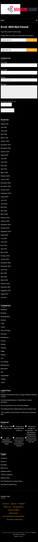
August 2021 (4, 294)
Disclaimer (4, 465)
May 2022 (4, 273)
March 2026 (4, 138)
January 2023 (5, 259)
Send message (7, 110)
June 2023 (4, 242)
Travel (3, 382)
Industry (3, 355)
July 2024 (4, 200)
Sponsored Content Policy (9, 484)
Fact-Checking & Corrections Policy (11, 481)
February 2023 (5, 256)
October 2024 (5, 190)
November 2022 (6, 266)
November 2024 (6, 186)
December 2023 (6, 224)
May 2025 (4, 165)
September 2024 (6, 193)
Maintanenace (5, 365)
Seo (2, 372)
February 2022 (5, 283)
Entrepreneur (5, 337)
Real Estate (4, 368)
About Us (3, 461)
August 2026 (4, 124)
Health (3, 351)
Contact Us (4, 458)
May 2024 (4, 207)
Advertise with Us (6, 471)
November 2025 (6, 148)
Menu (2, 20)
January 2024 (5, 221)
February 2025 (5, 176)
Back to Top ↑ (18, 536)
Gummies (3, 348)
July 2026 (4, 127)
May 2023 (4, 245)
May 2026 (4, 134)
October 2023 (5, 228)
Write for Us (4, 468)
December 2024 (6, 183)
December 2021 (5, 287)
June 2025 (4, 162)
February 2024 (5, 217)
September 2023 (6, 231)
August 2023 (4, 235)
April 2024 (4, 210)
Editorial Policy (5, 478)
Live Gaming (4, 361)
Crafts (2, 323)
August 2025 (4, 155)
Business (3, 320)
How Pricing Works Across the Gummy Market (14, 405)
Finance (3, 341)
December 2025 (6, 144)
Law (2, 358)
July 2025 (4, 158)
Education (4, 334)
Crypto (3, 327)
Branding (3, 313)
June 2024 (4, 203)
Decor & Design (5, 330)
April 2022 (4, 276)
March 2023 (4, 252)
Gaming (3, 344)
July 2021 (3, 297)
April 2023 (4, 249)
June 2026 (4, 131)
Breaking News (5, 316)
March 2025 (4, 172)
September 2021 (6, 290)
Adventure (4, 309)
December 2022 (6, 263)
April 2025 (4, 169)
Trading (3, 379)
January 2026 (5, 141)
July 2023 (4, 238)
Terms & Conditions (7, 474)
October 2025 (5, 151)
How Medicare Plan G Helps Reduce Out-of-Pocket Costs (18, 409)
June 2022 (4, 269)
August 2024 (4, 197)
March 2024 (4, 214)
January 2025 (5, 179)
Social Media (5, 375)
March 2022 (4, 280)
